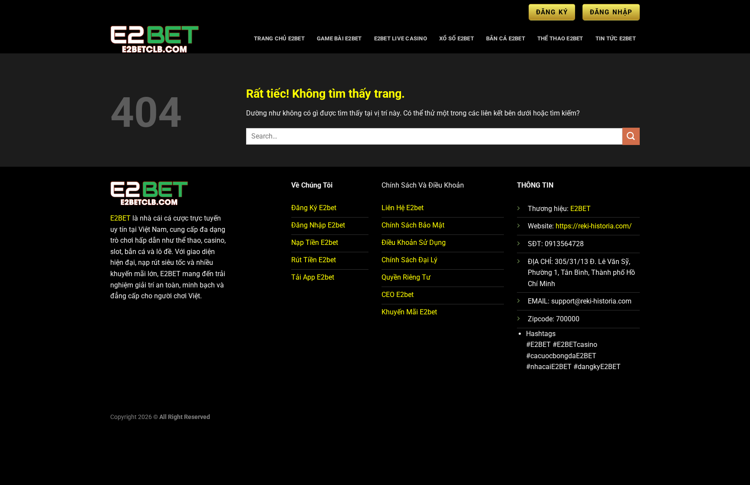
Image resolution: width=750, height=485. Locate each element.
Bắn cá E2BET (505, 38)
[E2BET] (173, 38)
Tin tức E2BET (615, 38)
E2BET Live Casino (400, 38)
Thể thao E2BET (560, 38)
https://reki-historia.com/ (594, 226)
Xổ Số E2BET (456, 38)
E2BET (120, 218)
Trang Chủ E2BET (279, 38)
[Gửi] (631, 136)
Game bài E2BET (339, 38)
